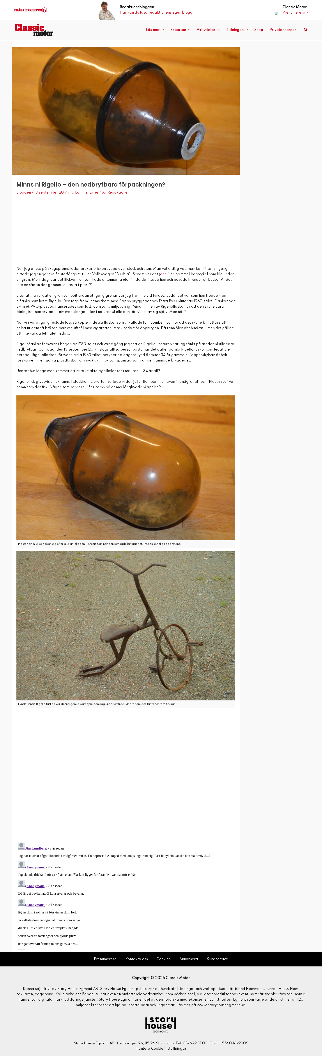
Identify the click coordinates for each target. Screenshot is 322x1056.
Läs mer (153, 30)
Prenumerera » (295, 12)
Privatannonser (283, 30)
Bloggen (23, 192)
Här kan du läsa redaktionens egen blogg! (157, 12)
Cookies (164, 959)
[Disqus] (125, 781)
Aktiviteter (206, 30)
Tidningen (235, 30)
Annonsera (188, 959)
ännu (164, 274)
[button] (162, 30)
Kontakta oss (137, 959)
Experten (178, 30)
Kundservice (217, 959)
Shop (258, 30)
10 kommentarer (85, 192)
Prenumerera (105, 959)
